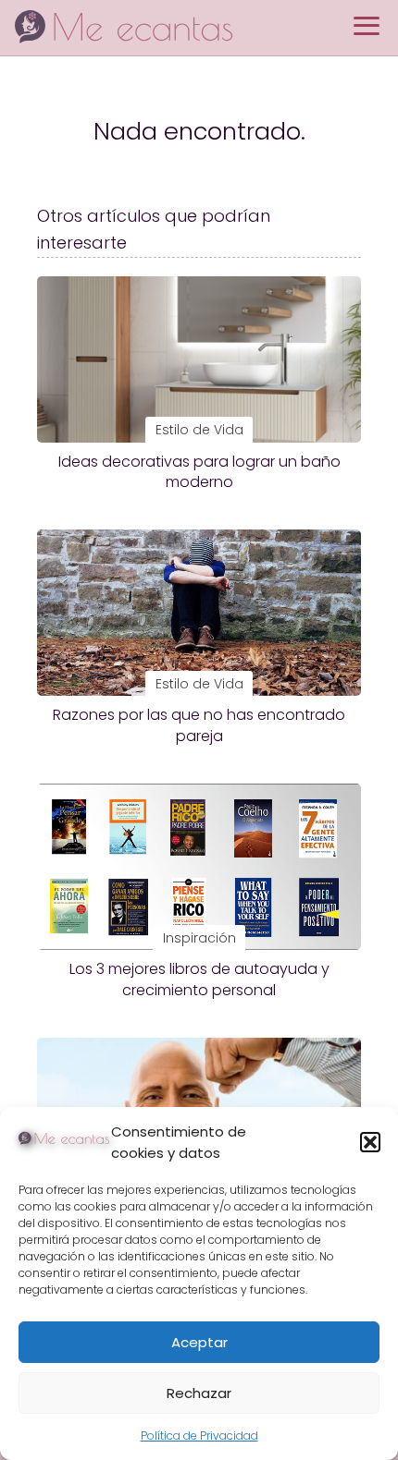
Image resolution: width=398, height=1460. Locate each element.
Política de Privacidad (199, 1435)
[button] (370, 1142)
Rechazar (199, 1393)
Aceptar (199, 1342)
